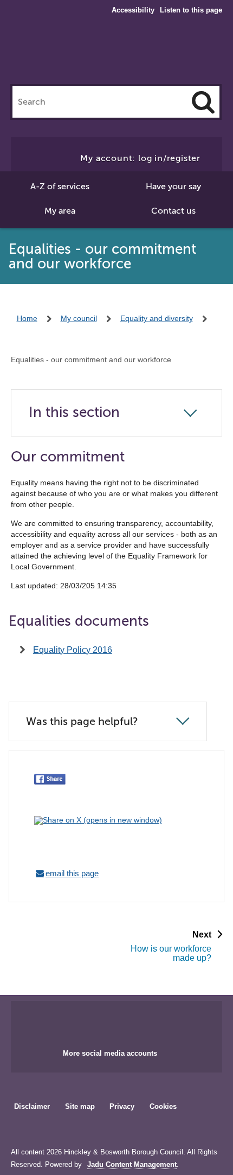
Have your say (173, 186)
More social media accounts (110, 1053)
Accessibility (133, 10)
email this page (72, 873)
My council (79, 318)
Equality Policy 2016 (72, 649)
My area (59, 211)
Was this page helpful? (82, 721)
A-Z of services (59, 186)
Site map (80, 1106)
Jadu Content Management (132, 1164)
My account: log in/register (140, 158)
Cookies (163, 1106)
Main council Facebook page (94, 1021)
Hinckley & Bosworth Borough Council (116, 53)
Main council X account (129, 1021)
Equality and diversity (156, 318)
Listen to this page (191, 10)
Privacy (121, 1106)
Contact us (173, 211)
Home (27, 318)
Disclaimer (32, 1106)
